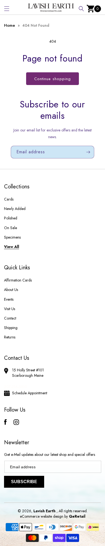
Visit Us (9, 308)
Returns (9, 337)
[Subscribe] (88, 152)
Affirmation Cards (18, 280)
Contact (10, 318)
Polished (10, 218)
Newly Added (15, 208)
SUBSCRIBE (24, 481)
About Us (11, 289)
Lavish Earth (44, 511)
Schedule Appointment (29, 393)
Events (8, 299)
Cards (8, 199)
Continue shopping (52, 79)
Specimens (12, 237)
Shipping (11, 327)
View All (11, 246)
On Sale (10, 227)
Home (9, 25)
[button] (7, 9)
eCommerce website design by (44, 516)
